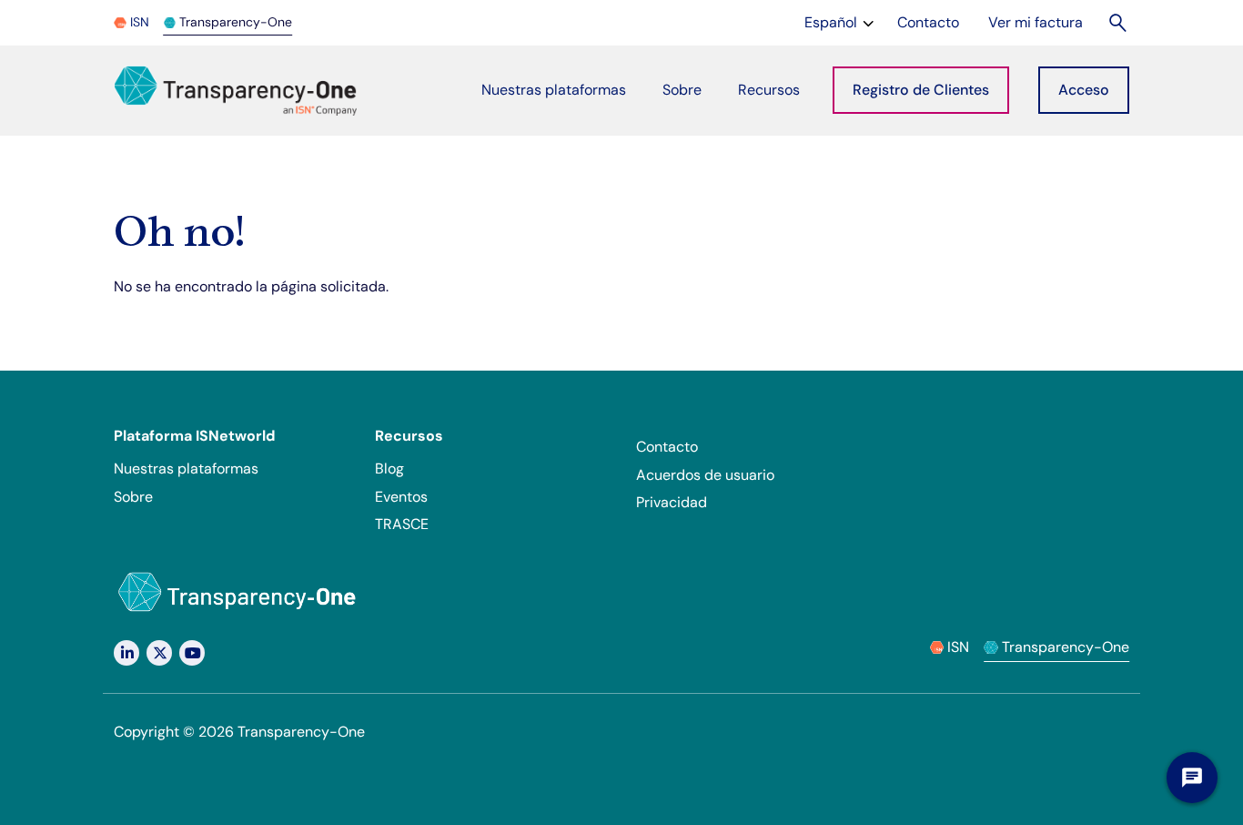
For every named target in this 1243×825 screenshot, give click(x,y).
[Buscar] (1118, 22)
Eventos (401, 496)
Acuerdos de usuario (705, 474)
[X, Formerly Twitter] (159, 653)
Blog (389, 468)
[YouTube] (192, 653)
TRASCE (402, 524)
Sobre (133, 496)
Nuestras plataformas (186, 468)
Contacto (667, 446)
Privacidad (671, 502)
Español (841, 22)
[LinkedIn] (126, 653)
